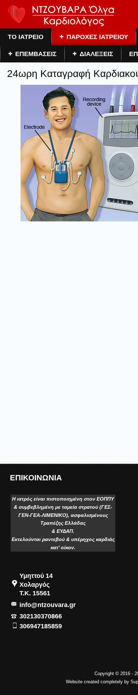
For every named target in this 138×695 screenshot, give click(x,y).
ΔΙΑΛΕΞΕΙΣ (96, 53)
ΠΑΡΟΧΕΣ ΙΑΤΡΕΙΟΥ (97, 36)
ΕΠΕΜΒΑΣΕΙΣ (36, 53)
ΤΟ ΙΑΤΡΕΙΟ (26, 36)
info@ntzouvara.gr (47, 604)
